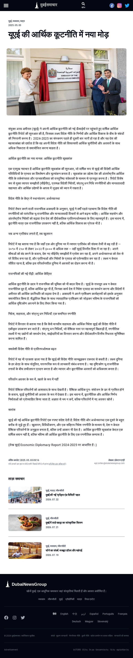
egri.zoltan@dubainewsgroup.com (109, 463)
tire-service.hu (102, 650)
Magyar (89, 621)
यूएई (61, 599)
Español (94, 613)
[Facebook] (6, 618)
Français (122, 613)
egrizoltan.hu (123, 650)
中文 (74, 613)
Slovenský (102, 621)
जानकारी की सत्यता (121, 636)
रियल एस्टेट (90, 599)
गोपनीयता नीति (74, 636)
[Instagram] (14, 618)
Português (108, 613)
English (64, 613)
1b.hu (112, 650)
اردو (83, 613)
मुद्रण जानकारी (62, 636)
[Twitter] (23, 618)
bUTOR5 (77, 650)
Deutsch (76, 621)
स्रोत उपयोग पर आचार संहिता (102, 636)
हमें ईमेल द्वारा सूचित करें (57, 464)
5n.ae (91, 650)
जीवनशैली (52, 599)
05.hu (85, 650)
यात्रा (79, 599)
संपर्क (53, 636)
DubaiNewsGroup (29, 584)
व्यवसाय (41, 599)
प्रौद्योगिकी (69, 599)
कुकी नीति (85, 636)
